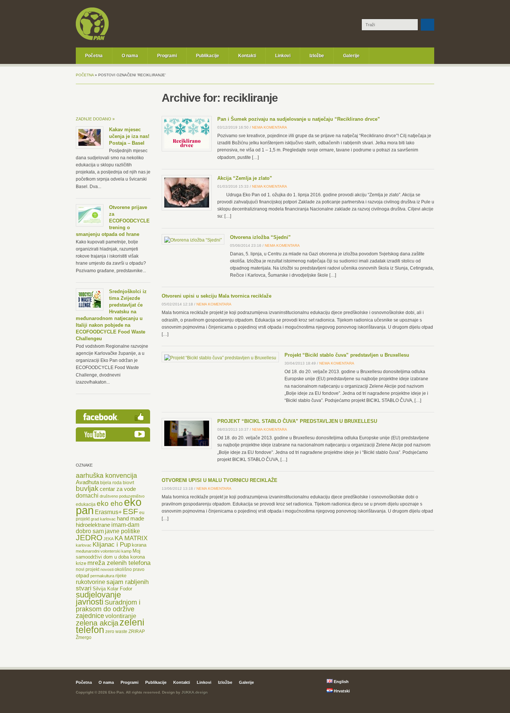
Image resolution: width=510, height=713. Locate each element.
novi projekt (87, 569)
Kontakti (247, 55)
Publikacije (207, 55)
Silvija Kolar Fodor (112, 588)
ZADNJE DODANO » (95, 119)
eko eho (110, 503)
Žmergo (83, 637)
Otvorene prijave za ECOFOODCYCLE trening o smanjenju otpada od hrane (113, 221)
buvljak (87, 488)
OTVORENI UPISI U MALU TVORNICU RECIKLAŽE (219, 480)
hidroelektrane (93, 525)
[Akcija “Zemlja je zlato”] (186, 206)
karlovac (83, 545)
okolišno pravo (129, 569)
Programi (167, 55)
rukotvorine (90, 581)
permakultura (102, 576)
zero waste (116, 631)
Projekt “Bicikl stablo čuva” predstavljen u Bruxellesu (346, 355)
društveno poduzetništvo (122, 496)
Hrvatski (341, 691)
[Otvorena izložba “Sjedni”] (193, 240)
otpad (82, 575)
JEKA (108, 539)
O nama (130, 55)
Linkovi (282, 55)
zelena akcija (97, 623)
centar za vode (118, 489)
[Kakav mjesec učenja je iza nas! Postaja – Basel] (89, 144)
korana (139, 545)
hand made (130, 518)
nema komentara (269, 127)
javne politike (122, 531)
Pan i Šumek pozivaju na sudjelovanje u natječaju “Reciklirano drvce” (298, 119)
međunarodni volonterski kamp (103, 551)
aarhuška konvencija (106, 475)
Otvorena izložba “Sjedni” (260, 237)
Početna (94, 55)
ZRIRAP (136, 631)
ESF (130, 511)
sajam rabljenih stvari (112, 585)
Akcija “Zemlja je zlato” (244, 178)
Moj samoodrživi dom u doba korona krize (110, 557)
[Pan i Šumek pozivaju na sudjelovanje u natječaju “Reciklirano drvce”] (186, 147)
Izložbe (317, 55)
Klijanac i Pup (112, 544)
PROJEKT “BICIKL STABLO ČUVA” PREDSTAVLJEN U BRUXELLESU (297, 421)
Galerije (351, 55)
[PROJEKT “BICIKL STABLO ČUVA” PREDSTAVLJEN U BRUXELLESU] (186, 444)
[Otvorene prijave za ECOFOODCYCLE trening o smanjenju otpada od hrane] (89, 222)
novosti (106, 569)
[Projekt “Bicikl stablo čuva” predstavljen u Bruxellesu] (220, 357)
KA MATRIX (131, 538)
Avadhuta (87, 482)
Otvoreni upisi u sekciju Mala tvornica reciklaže (216, 296)
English (341, 681)
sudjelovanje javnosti (98, 598)
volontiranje (120, 616)
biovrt (128, 482)
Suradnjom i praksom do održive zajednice (108, 609)
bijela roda (111, 482)
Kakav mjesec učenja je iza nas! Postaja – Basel (129, 136)
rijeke (121, 575)
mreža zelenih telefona (118, 562)
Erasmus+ (108, 511)
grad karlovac (103, 519)
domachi (87, 495)
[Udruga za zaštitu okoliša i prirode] (92, 39)
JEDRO (89, 537)
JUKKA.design (194, 692)
